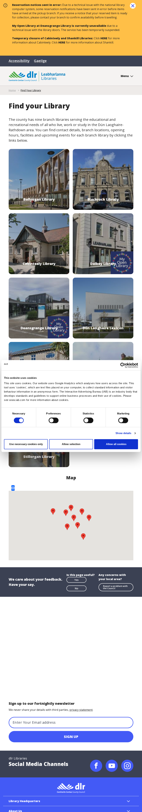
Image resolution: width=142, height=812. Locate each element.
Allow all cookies (116, 444)
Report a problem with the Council (115, 587)
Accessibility (19, 60)
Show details (123, 433)
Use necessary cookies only (26, 444)
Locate (13, 488)
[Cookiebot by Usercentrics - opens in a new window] (123, 365)
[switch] (54, 420)
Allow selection (71, 444)
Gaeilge (40, 60)
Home (12, 90)
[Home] (37, 76)
